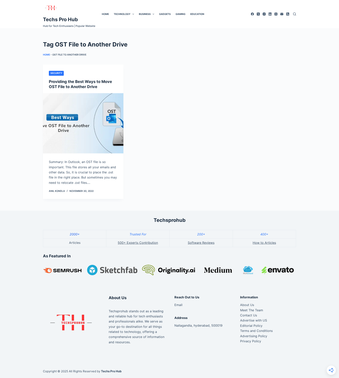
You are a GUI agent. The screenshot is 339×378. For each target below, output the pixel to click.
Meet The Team (251, 310)
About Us (247, 305)
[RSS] (287, 14)
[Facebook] (252, 14)
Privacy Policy (250, 341)
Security (56, 73)
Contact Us (248, 315)
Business (145, 14)
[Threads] (275, 14)
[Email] (281, 14)
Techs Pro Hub (60, 19)
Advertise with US (253, 320)
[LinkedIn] (270, 14)
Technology (122, 14)
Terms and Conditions (256, 331)
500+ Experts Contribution (138, 243)
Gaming (180, 14)
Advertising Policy (253, 336)
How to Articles (264, 243)
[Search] (294, 14)
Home (105, 14)
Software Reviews (201, 243)
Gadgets (165, 14)
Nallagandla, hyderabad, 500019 (198, 325)
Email (178, 305)
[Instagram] (264, 14)
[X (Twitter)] (258, 14)
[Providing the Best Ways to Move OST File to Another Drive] (83, 123)
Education (197, 14)
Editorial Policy (251, 326)
